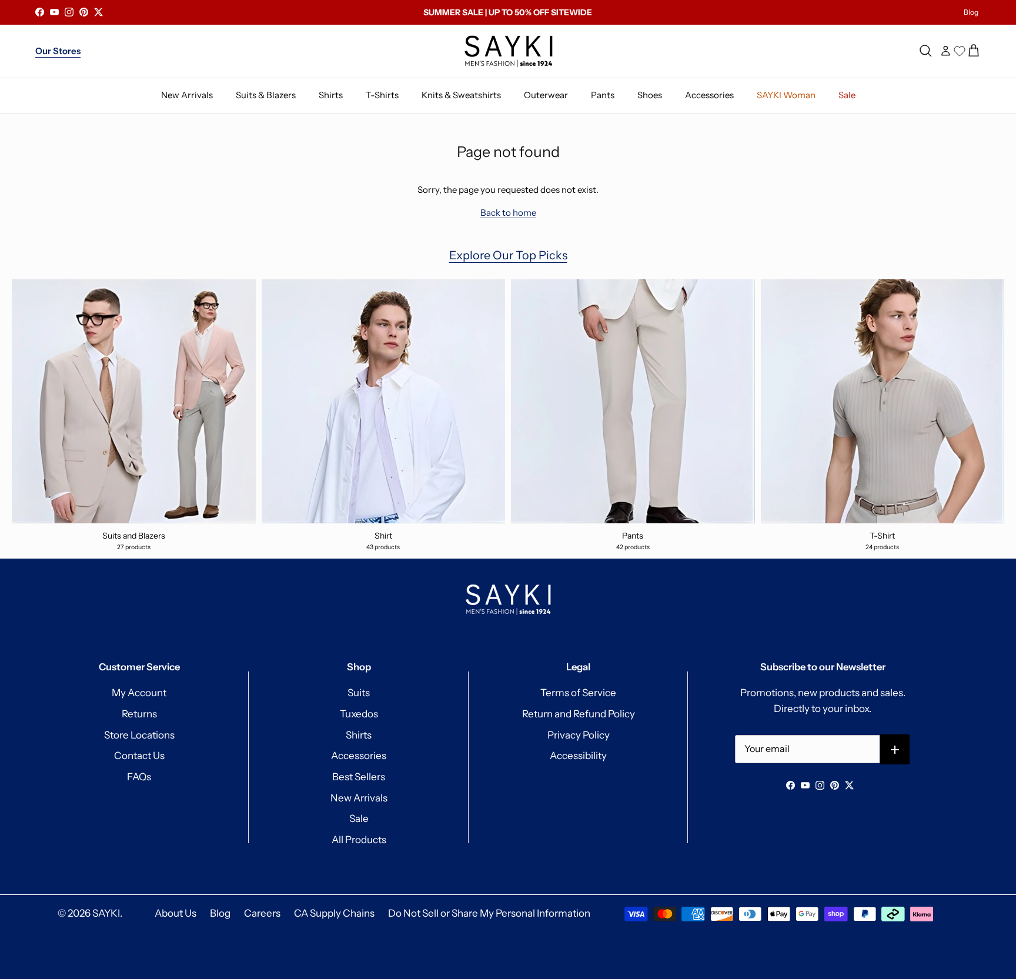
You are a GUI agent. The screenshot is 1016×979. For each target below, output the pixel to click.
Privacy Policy (578, 735)
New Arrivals (358, 798)
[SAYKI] (508, 51)
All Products (359, 840)
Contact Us (139, 755)
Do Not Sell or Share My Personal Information (489, 913)
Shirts (359, 735)
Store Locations (139, 735)
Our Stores (58, 50)
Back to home (508, 212)
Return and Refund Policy (578, 714)
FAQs (139, 777)
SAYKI (106, 913)
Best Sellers (358, 777)
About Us (175, 913)
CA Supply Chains (334, 913)
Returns (139, 714)
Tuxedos (359, 714)
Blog (971, 12)
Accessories (358, 755)
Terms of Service (578, 693)
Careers (262, 913)
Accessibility (578, 755)
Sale (359, 818)
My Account (139, 693)
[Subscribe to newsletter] (895, 749)
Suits (358, 693)
